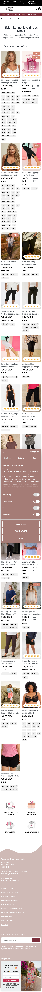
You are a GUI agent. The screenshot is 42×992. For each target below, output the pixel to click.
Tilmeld (36, 940)
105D (14, 126)
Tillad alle (21, 524)
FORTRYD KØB (6, 917)
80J (38, 723)
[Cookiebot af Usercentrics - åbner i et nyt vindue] (30, 452)
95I (13, 116)
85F (17, 99)
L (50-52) (35, 99)
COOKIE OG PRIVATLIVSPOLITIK (12, 912)
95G (3, 116)
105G (14, 129)
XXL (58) (34, 102)
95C (3, 113)
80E (13, 93)
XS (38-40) (26, 96)
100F (3, 122)
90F (13, 106)
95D (8, 113)
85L (24, 730)
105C (8, 126)
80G (8, 96)
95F (17, 113)
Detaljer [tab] (21, 458)
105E (3, 129)
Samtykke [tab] (7, 458)
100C (3, 119)
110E (3, 136)
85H (8, 103)
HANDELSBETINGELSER (9, 900)
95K (38, 733)
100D (9, 119)
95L (24, 736)
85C (3, 99)
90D (3, 106)
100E (14, 119)
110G (13, 136)
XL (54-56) (26, 102)
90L (24, 733)
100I (3, 126)
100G (9, 122)
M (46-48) (26, 99)
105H (3, 132)
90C (17, 103)
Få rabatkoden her (11, 980)
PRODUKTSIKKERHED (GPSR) (11, 908)
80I (18, 96)
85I (13, 103)
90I (13, 109)
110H (3, 139)
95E (13, 113)
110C (9, 132)
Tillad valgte (21, 531)
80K (24, 727)
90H (8, 109)
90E (8, 106)
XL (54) (12, 324)
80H (13, 96)
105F (8, 129)
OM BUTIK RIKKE (7, 921)
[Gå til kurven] (39, 8)
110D (14, 132)
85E (13, 99)
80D (8, 93)
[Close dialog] (39, 963)
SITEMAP (4, 925)
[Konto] (35, 8)
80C (3, 93)
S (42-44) (35, 96)
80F (3, 96)
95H (8, 116)
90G (3, 109)
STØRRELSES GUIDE (8, 896)
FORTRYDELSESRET (8, 904)
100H (14, 122)
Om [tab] (34, 458)
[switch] (36, 501)
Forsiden (4, 19)
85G (3, 103)
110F (8, 136)
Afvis (21, 538)
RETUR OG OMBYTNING (9, 892)
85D (8, 99)
